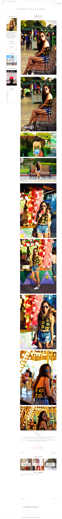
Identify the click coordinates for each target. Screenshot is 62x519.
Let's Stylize (39, 433)
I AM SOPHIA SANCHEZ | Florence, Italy (27, 517)
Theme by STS (38, 517)
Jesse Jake (40, 432)
